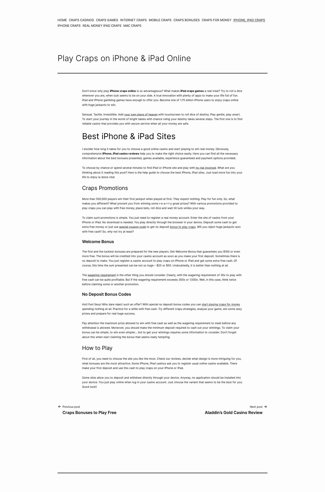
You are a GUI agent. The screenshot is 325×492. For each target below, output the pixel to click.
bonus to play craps (183, 226)
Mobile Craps (160, 20)
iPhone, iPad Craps (249, 20)
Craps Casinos (81, 20)
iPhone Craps (69, 25)
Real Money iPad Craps (102, 25)
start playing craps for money (221, 304)
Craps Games (107, 20)
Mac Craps (132, 25)
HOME (62, 20)
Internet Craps (133, 20)
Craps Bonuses (187, 20)
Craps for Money (216, 20)
